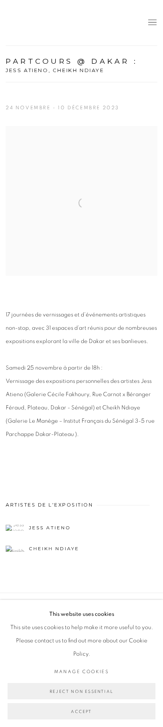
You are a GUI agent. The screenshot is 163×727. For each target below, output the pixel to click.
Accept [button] (81, 712)
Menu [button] (151, 22)
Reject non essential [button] (81, 691)
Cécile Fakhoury (51, 23)
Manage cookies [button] (81, 671)
